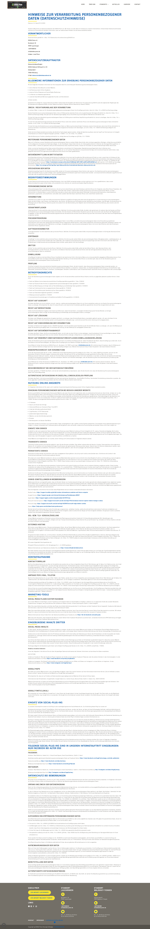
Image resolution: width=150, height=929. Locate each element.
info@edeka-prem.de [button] (84, 345)
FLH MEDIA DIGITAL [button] (59, 927)
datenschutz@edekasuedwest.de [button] (41, 75)
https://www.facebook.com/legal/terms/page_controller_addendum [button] (99, 758)
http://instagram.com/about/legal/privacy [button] (107, 769)
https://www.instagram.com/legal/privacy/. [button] (59, 663)
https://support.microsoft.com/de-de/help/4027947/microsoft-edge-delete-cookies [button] (61, 503)
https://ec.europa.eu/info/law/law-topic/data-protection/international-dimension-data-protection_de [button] (65, 165)
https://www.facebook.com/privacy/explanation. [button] (61, 658)
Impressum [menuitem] (40, 920)
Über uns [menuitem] (92, 4)
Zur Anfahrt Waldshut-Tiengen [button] (41, 898)
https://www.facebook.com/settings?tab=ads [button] (62, 763)
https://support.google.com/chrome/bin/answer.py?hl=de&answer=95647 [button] (58, 495)
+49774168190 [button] (98, 906)
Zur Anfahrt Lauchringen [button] (40, 892)
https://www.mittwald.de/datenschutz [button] (72, 548)
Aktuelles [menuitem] (116, 4)
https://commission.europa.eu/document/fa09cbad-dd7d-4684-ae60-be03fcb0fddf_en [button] (71, 162)
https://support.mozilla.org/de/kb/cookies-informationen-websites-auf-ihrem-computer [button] (62, 492)
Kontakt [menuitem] (137, 4)
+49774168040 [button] (65, 906)
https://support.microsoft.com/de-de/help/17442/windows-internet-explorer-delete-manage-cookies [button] (73, 500)
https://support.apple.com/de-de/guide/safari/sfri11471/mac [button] (53, 498)
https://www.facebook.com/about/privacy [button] (53, 761)
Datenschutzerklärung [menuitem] (54, 920)
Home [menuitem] (83, 4)
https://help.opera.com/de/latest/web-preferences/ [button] (47, 506)
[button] (17, 4)
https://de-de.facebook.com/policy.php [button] (88, 614)
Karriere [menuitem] (127, 4)
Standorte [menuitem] (103, 4)
